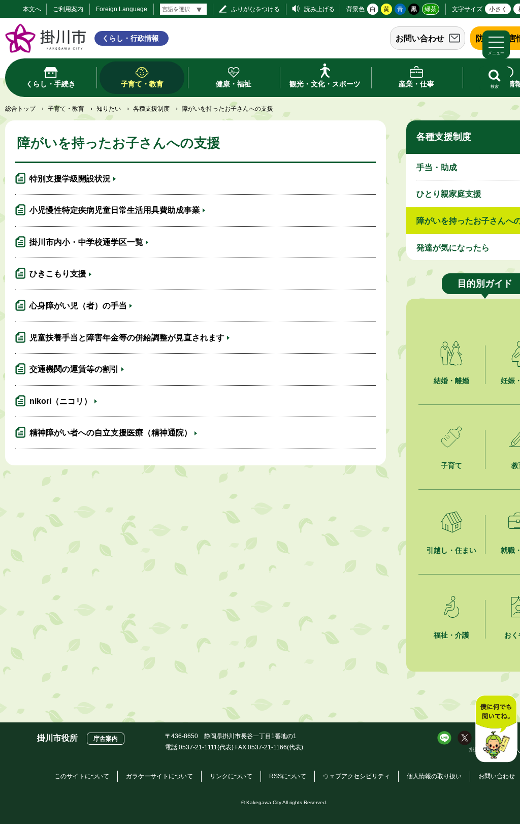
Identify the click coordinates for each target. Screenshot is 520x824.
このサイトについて (81, 776)
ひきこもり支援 (57, 273)
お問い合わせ (420, 38)
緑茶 (431, 9)
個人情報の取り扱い (434, 776)
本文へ (32, 9)
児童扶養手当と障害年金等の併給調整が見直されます (126, 337)
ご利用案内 (68, 9)
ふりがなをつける (255, 9)
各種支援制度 (151, 108)
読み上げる (319, 9)
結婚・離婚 (451, 380)
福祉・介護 (451, 635)
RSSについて (287, 776)
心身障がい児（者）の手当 (78, 305)
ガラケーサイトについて (159, 776)
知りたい (108, 108)
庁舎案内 (105, 738)
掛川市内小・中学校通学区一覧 (86, 242)
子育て (451, 465)
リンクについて (231, 776)
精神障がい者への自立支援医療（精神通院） (110, 432)
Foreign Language (121, 9)
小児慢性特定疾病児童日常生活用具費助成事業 (114, 210)
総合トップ (20, 108)
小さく (498, 9)
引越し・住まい (451, 550)
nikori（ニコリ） (60, 401)
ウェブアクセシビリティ (356, 776)
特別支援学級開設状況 (70, 178)
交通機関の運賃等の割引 (74, 369)
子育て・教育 (66, 108)
